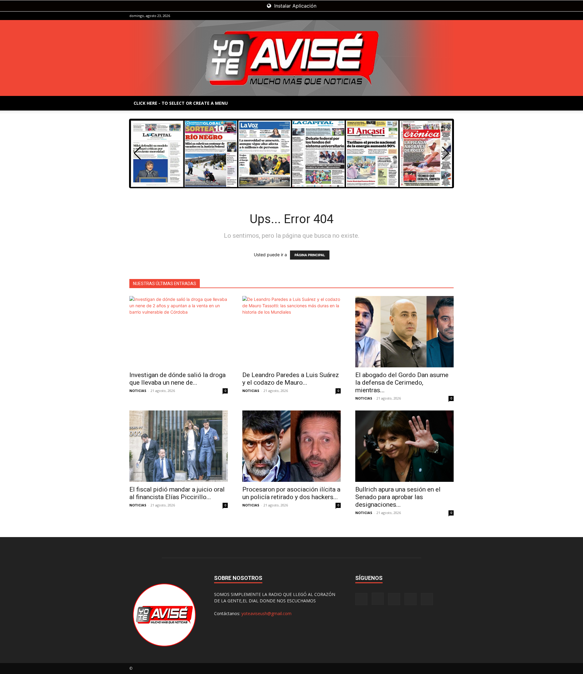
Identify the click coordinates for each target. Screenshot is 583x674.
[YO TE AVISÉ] (291, 58)
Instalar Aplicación (294, 6)
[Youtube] (449, 16)
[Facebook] (409, 16)
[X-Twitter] (439, 16)
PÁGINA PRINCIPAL (310, 255)
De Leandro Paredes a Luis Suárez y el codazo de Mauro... (290, 378)
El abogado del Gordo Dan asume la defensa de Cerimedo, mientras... (401, 382)
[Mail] (429, 16)
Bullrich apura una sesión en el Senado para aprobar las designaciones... (398, 497)
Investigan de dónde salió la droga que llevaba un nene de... (177, 378)
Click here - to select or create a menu (181, 103)
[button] (446, 153)
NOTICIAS (137, 390)
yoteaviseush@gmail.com (266, 613)
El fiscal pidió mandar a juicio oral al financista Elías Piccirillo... (177, 493)
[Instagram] (419, 16)
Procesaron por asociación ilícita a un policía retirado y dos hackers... (291, 493)
